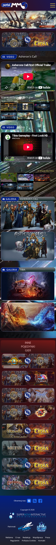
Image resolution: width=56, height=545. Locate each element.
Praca (47, 537)
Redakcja (26, 537)
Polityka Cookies (29, 540)
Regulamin (14, 540)
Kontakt (41, 540)
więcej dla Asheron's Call (42, 100)
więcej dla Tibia (47, 170)
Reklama (9, 537)
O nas (17, 537)
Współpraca (38, 537)
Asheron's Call (28, 56)
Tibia (22, 127)
